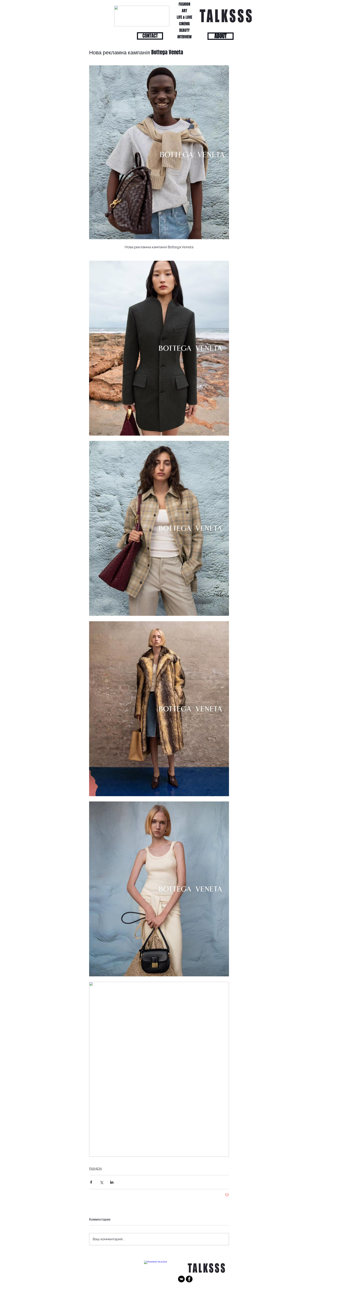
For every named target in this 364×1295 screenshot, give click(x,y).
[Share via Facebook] (91, 1182)
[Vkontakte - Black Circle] (181, 1279)
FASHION (95, 1168)
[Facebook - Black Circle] (189, 1279)
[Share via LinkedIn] (112, 1182)
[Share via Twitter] (101, 1182)
